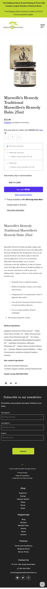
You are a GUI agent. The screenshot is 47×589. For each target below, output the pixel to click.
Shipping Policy (23, 549)
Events (23, 528)
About (23, 531)
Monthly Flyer (23, 525)
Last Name (5, 423)
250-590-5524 (24, 568)
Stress (22, 505)
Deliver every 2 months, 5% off (22, 167)
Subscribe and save (16, 152)
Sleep (23, 502)
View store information (15, 210)
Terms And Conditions (23, 546)
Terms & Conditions (22, 475)
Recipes (23, 522)
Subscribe (13, 163)
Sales (23, 508)
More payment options (23, 195)
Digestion (23, 493)
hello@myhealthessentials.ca (25, 573)
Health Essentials (19, 469)
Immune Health (23, 499)
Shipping (7, 122)
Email (3, 433)
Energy (23, 496)
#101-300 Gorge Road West (24, 564)
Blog (23, 519)
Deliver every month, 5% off (21, 156)
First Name (5, 412)
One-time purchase (16, 146)
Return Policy (23, 552)
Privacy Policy (22, 473)
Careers (23, 534)
